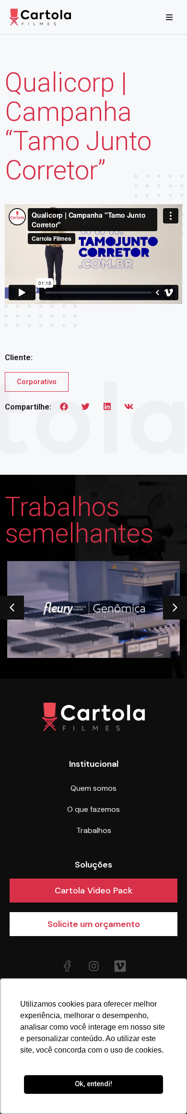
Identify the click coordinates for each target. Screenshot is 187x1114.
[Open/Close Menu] (169, 17)
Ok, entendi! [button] (93, 1084)
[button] (64, 406)
